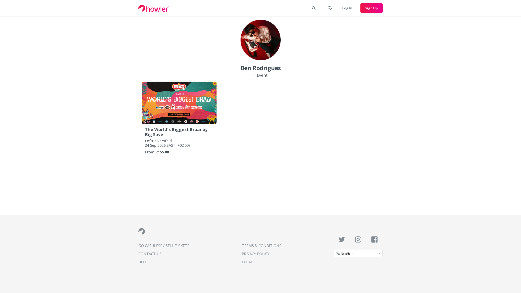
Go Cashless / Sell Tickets (163, 245)
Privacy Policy (255, 253)
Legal (247, 261)
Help (142, 261)
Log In (347, 8)
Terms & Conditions (261, 245)
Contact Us (150, 253)
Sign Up (371, 8)
